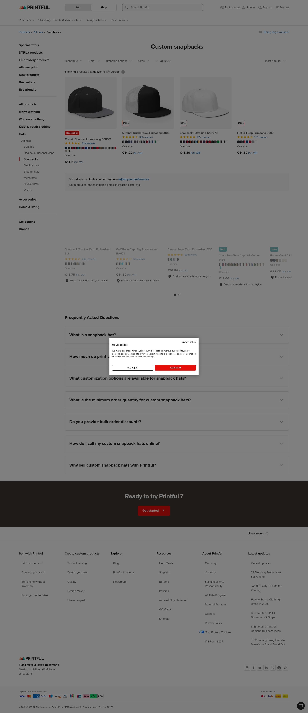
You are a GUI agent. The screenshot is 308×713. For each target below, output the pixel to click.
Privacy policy (188, 342)
